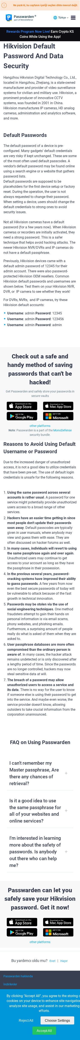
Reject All (26, 1020)
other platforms (40, 426)
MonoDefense (62, 430)
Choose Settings (57, 1020)
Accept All (44, 1031)
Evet (52, 961)
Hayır (64, 961)
